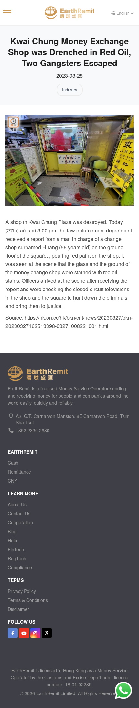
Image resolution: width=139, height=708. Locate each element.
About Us (17, 504)
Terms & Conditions (28, 600)
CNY (12, 480)
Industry (69, 89)
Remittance (19, 471)
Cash (13, 462)
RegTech (17, 558)
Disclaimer (18, 609)
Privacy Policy (22, 591)
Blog (12, 531)
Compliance (20, 567)
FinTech (16, 549)
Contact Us (19, 513)
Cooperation (20, 522)
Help (12, 540)
